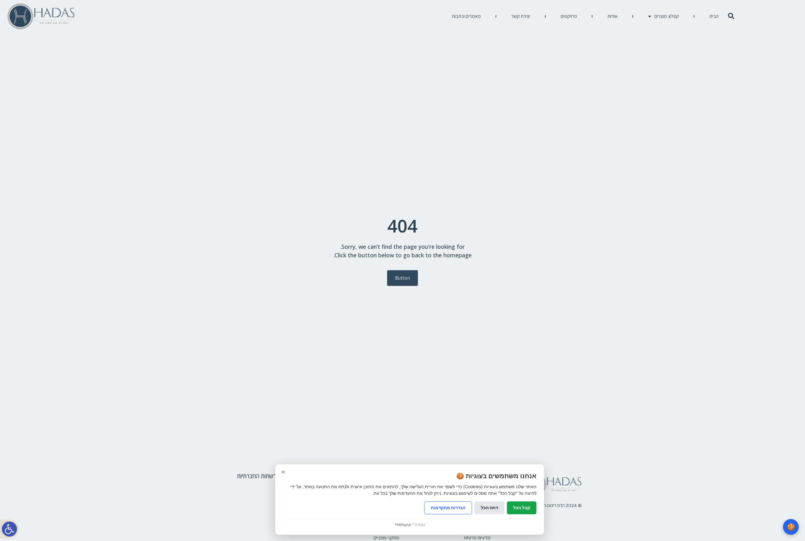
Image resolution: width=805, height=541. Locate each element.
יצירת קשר (520, 16)
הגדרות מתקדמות (448, 507)
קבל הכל (521, 507)
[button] (9, 529)
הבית (714, 16)
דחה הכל (489, 507)
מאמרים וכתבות (466, 16)
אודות (613, 16)
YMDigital (403, 524)
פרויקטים (569, 16)
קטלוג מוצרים (666, 16)
